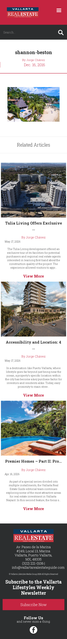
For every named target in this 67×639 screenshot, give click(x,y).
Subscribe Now (33, 604)
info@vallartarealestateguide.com (38, 567)
